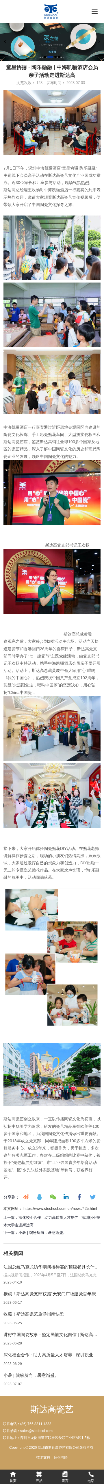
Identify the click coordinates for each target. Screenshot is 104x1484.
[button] (45, 57)
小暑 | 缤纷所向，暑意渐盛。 (42, 1232)
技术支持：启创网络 (52, 1457)
